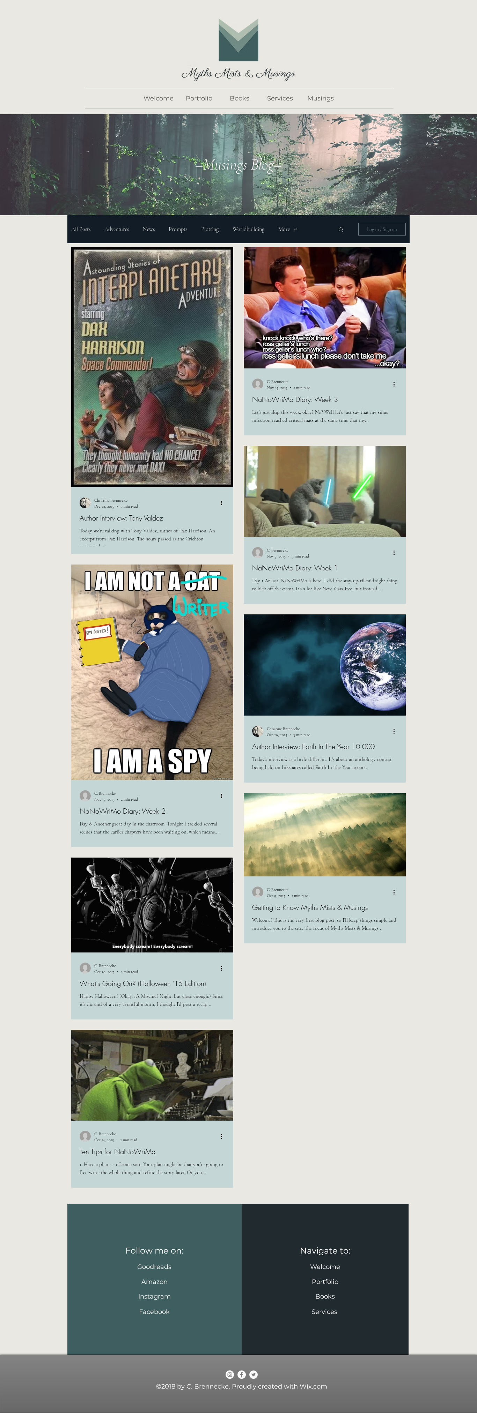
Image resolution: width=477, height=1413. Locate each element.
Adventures (116, 229)
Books (325, 1296)
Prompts (178, 229)
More (284, 229)
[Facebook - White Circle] (241, 1374)
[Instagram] (230, 1374)
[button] (341, 230)
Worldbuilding (248, 229)
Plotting (210, 229)
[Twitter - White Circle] (253, 1374)
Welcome (325, 1267)
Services (325, 1312)
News (149, 229)
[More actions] (224, 503)
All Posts (80, 229)
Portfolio (325, 1282)
